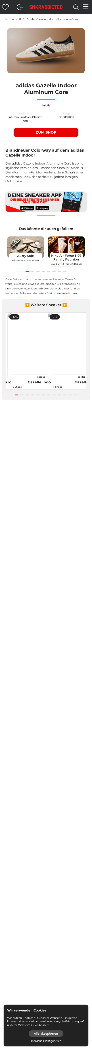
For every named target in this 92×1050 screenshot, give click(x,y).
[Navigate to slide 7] (59, 272)
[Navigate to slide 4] (43, 272)
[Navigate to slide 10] (64, 395)
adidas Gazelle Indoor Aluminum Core (52, 19)
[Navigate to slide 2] (32, 272)
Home (9, 19)
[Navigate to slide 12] (75, 395)
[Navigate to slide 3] (38, 272)
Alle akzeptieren (46, 1033)
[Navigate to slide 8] (64, 272)
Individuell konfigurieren (46, 1041)
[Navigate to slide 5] (48, 272)
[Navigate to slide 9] (59, 395)
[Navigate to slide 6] (54, 272)
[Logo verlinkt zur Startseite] (46, 7)
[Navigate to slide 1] (27, 272)
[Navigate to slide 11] (70, 395)
